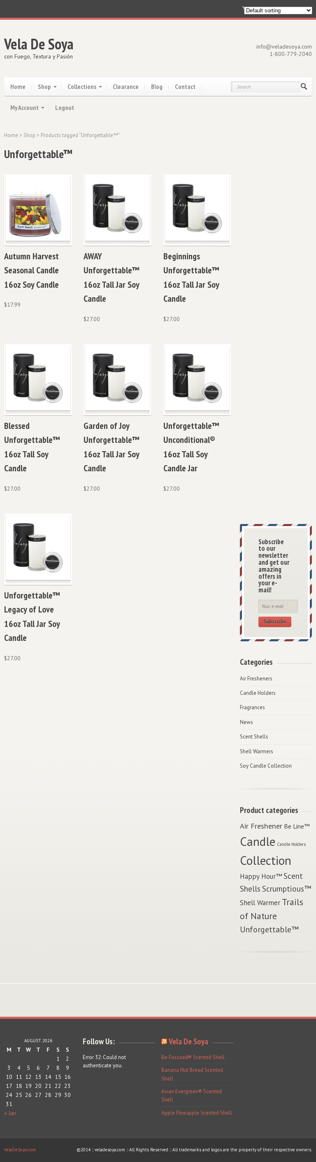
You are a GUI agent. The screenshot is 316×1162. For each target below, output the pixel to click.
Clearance (126, 86)
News (246, 722)
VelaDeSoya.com (20, 1150)
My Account (24, 107)
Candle (257, 841)
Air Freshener (261, 826)
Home (18, 86)
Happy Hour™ (261, 876)
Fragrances (252, 707)
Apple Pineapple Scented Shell (196, 1112)
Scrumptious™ (286, 888)
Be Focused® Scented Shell (193, 1057)
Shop (44, 86)
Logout (64, 107)
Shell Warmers (256, 751)
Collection (265, 860)
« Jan (10, 1113)
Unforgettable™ (269, 929)
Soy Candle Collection (266, 765)
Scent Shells (254, 736)
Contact (185, 86)
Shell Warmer (260, 902)
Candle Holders (258, 692)
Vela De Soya (39, 44)
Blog (157, 86)
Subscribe (274, 621)
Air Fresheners (256, 678)
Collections (81, 86)
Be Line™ (297, 826)
